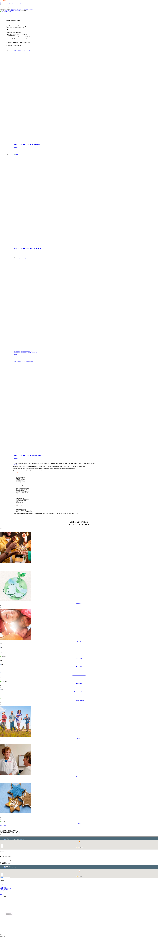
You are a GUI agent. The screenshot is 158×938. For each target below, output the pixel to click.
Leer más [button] (15, 464)
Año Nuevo (79, 564)
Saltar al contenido (3, 0)
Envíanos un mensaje (4, 2)
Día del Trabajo (79, 649)
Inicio (2, 10)
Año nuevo (79, 823)
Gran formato (24, 9)
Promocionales (18, 9)
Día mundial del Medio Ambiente (79, 675)
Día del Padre (79, 683)
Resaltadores (17, 10)
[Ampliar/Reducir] (0, 936)
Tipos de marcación (4, 889)
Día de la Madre (79, 658)
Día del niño (79, 641)
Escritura (12, 10)
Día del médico (79, 776)
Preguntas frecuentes (4, 891)
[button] (2, 825)
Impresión (13, 9)
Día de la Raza (79, 738)
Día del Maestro (79, 666)
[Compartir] (2, 936)
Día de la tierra (79, 603)
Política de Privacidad (4, 931)
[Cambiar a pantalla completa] (1, 936)
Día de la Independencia (79, 691)
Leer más (16, 147)
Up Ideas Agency (10, 929)
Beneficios (2, 888)
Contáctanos (22, 3)
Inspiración (2, 890)
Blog (26, 3)
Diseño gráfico (30, 9)
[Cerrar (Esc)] (4, 936)
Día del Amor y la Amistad (79, 700)
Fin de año (6, 3)
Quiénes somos (16, 3)
